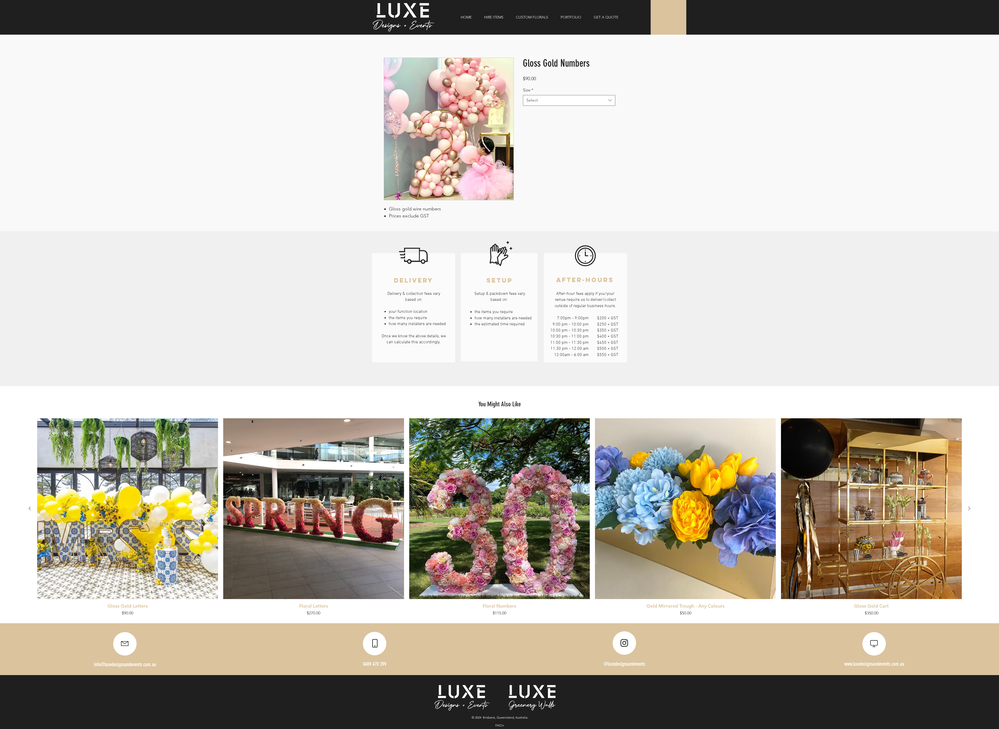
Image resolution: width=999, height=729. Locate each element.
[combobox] (569, 100)
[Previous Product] (30, 508)
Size (528, 90)
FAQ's (499, 725)
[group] (499, 517)
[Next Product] (969, 508)
